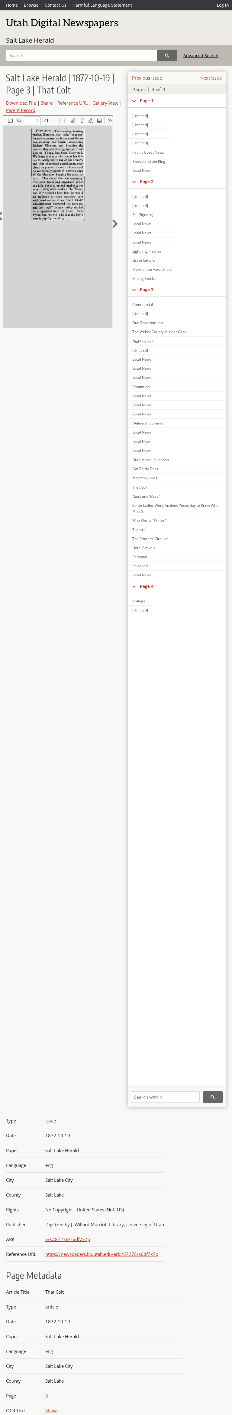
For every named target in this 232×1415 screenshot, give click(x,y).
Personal (139, 556)
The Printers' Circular (150, 538)
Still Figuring (142, 214)
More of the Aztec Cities (152, 269)
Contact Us (55, 5)
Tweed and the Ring (148, 161)
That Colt (139, 487)
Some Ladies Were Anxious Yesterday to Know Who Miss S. (175, 508)
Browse (31, 5)
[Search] (167, 55)
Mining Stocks (144, 278)
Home (12, 5)
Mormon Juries (144, 477)
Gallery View (105, 103)
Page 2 (146, 181)
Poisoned (140, 565)
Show (51, 1410)
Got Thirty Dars (145, 468)
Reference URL (72, 103)
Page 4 (146, 586)
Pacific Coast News (148, 152)
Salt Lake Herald (30, 40)
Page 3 (146, 289)
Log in (223, 5)
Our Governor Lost (147, 322)
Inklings (138, 601)
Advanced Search (200, 55)
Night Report (142, 341)
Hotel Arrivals (143, 547)
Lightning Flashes (146, 251)
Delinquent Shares (147, 423)
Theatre (139, 529)
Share (47, 103)
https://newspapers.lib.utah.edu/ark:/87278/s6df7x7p (101, 1254)
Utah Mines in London (150, 459)
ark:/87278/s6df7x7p (67, 1239)
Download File (21, 103)
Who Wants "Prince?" (149, 520)
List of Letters (143, 260)
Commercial (142, 304)
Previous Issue (147, 78)
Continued (141, 386)
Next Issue (211, 78)
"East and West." (146, 496)
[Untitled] (140, 115)
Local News (141, 170)
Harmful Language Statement (102, 5)
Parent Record (20, 110)
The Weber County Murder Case (159, 331)
